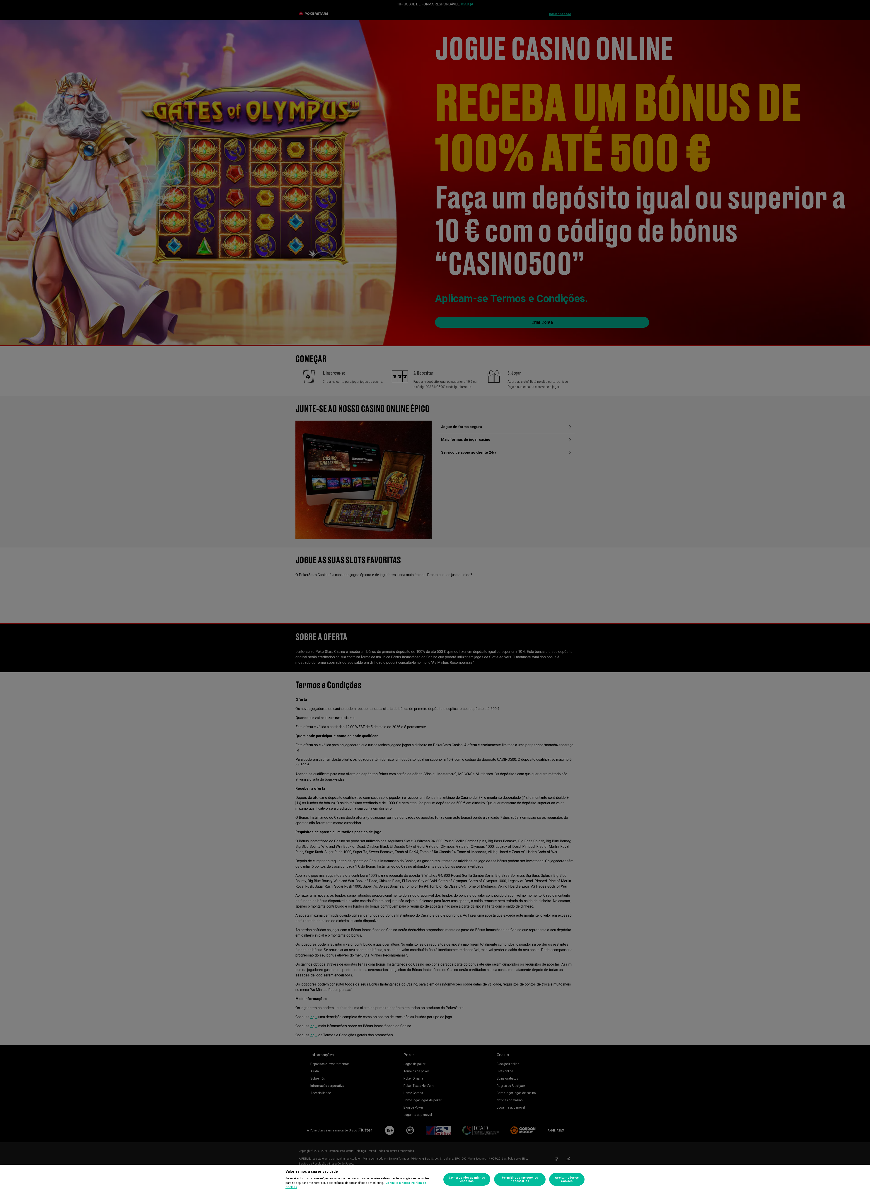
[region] (435, 1179)
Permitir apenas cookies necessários (520, 1179)
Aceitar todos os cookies (567, 1179)
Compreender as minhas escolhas (467, 1179)
